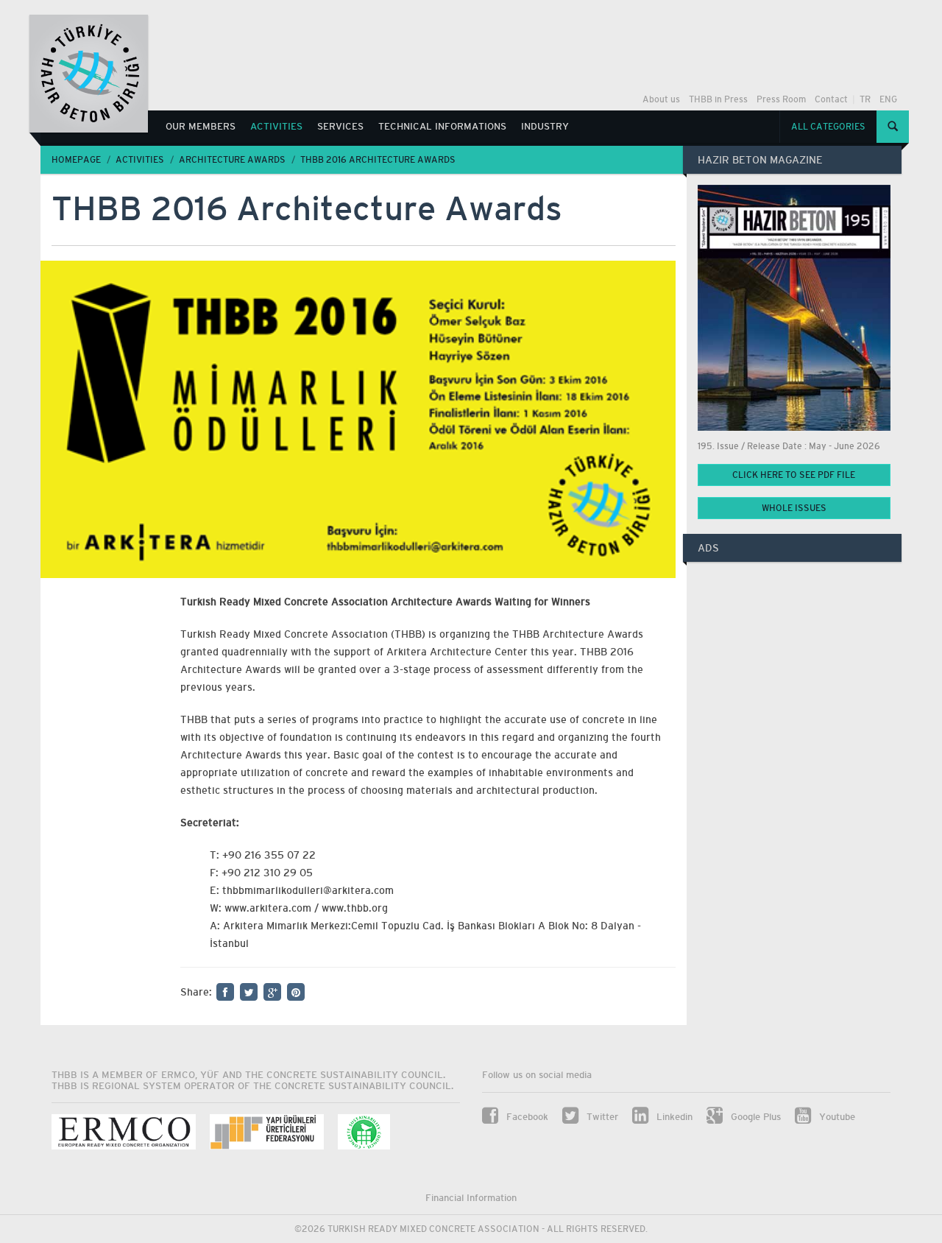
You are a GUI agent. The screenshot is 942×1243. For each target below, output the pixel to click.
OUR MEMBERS (201, 126)
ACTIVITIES (276, 126)
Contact (831, 99)
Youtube (835, 1116)
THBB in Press (718, 99)
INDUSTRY (545, 126)
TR (865, 99)
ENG (888, 99)
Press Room (781, 99)
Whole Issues (794, 508)
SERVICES (340, 126)
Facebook (525, 1116)
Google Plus (754, 1116)
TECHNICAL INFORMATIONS (442, 126)
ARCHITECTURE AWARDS (232, 160)
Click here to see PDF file (793, 475)
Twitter (601, 1116)
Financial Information (471, 1197)
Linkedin (673, 1116)
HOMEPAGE (76, 160)
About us (661, 99)
